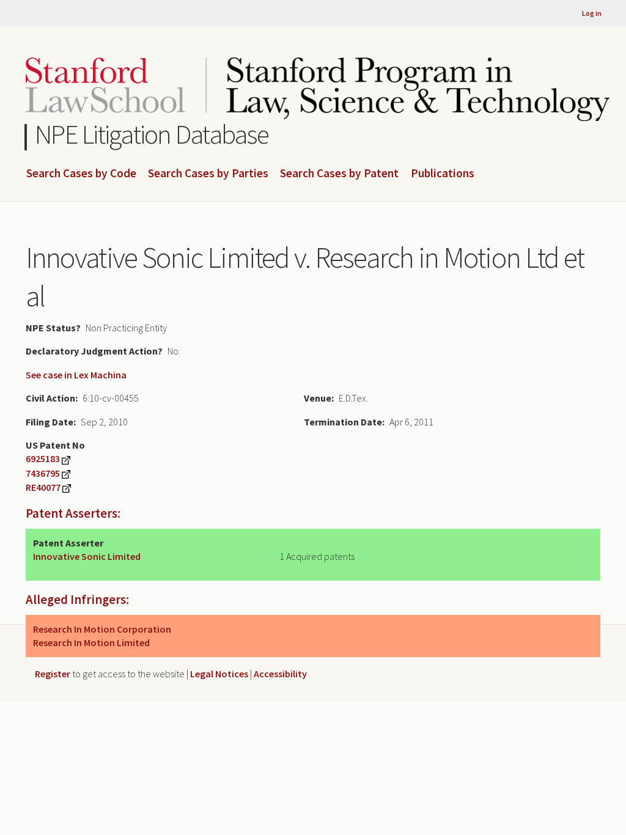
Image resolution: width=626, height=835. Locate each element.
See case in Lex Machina (76, 375)
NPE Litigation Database (152, 134)
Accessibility (280, 674)
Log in (592, 13)
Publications (442, 173)
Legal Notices (219, 674)
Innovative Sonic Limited (87, 556)
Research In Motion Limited (91, 642)
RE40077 (43, 487)
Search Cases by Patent (339, 173)
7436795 (43, 473)
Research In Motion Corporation (102, 629)
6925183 (43, 458)
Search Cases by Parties (208, 173)
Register (52, 674)
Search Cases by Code (81, 173)
